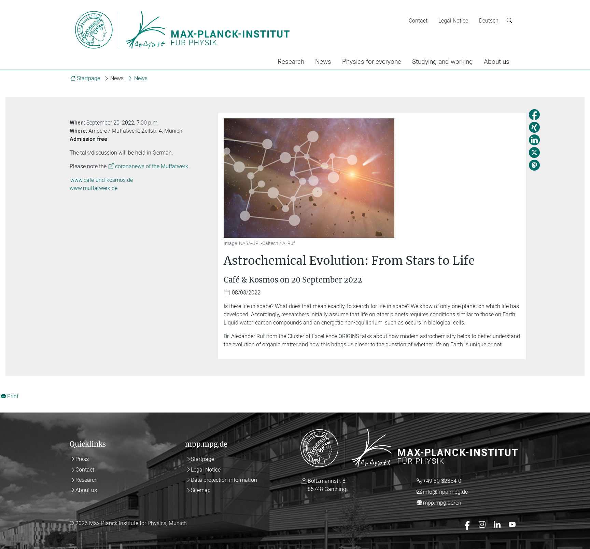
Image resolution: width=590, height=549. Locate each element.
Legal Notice (453, 20)
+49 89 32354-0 (442, 481)
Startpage (88, 78)
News (323, 61)
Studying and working (442, 61)
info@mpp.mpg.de (445, 491)
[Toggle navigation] (304, 9)
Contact (418, 20)
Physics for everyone (371, 61)
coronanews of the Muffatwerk (151, 166)
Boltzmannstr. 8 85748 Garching (327, 485)
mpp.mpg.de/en (442, 502)
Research (291, 61)
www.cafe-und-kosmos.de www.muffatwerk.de (101, 184)
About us (496, 61)
